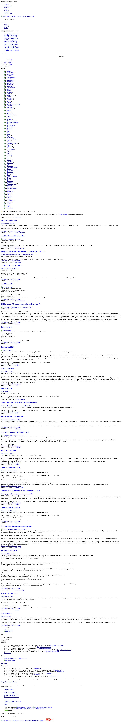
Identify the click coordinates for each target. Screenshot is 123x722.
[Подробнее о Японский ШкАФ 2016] (8, 554)
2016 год (6, 26)
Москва (9, 116)
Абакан (9, 71)
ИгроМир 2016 (6, 613)
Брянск (9, 78)
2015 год (6, 25)
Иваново (9, 89)
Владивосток (10, 80)
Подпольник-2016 (7, 347)
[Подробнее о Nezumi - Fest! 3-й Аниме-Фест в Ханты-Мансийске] (16, 406)
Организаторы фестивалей (11, 697)
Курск (8, 111)
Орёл (8, 132)
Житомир (9, 185)
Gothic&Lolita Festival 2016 (10, 467)
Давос (8, 205)
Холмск (9, 169)
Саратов (9, 145)
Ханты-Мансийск (12, 167)
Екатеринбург (11, 87)
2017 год (6, 28)
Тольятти (9, 155)
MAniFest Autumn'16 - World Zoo (13, 236)
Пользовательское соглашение (12, 701)
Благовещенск (11, 77)
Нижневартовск (11, 120)
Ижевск (9, 90)
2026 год (6, 10)
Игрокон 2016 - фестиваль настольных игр (16, 526)
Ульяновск (10, 163)
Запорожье (10, 187)
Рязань (8, 140)
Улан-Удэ (9, 161)
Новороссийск (11, 125)
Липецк (9, 113)
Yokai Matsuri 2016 (7, 284)
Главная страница (9, 689)
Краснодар (10, 107)
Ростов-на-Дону (11, 139)
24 (10, 64)
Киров (8, 101)
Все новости (7, 653)
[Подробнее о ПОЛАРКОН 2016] (7, 371)
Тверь (8, 152)
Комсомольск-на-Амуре (13, 104)
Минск (9, 199)
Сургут (9, 151)
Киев (8, 190)
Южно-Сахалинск (12, 176)
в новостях (6, 639)
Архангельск (10, 72)
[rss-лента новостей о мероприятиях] (21, 708)
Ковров (9, 102)
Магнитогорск (11, 114)
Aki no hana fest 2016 (8, 450)
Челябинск (10, 172)
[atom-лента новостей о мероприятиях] (36, 708)
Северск (9, 146)
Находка (9, 119)
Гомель (9, 197)
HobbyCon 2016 (6, 327)
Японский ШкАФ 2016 (9, 551)
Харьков (9, 196)
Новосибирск (10, 126)
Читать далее (4, 231)
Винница (9, 182)
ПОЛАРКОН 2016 (7, 368)
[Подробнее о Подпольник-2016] (6, 350)
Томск (8, 157)
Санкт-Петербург (12, 143)
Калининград (10, 95)
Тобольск (9, 154)
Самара (9, 142)
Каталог (6, 12)
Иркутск (9, 92)
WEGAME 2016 (6, 388)
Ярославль (10, 181)
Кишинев (10, 208)
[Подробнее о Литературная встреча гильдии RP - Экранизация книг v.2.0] (18, 254)
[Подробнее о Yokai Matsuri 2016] (6, 287)
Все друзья (4, 663)
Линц (8, 206)
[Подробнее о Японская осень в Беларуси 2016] (11, 419)
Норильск (9, 128)
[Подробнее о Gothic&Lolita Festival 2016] (9, 471)
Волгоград (10, 83)
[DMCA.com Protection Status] (8, 710)
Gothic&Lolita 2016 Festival (10, 508)
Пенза (8, 134)
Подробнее (37, 668)
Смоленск (9, 148)
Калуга (9, 96)
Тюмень (9, 160)
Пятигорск (10, 137)
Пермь (8, 136)
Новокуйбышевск (12, 123)
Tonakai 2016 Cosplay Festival (11, 265)
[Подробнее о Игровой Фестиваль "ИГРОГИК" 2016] (12, 435)
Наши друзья (7, 699)
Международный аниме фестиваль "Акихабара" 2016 (20, 490)
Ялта (8, 179)
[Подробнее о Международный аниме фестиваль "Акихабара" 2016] (17, 494)
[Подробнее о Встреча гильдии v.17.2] (8, 596)
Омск (8, 131)
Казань (9, 93)
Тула (8, 158)
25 (11, 64)
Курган (9, 110)
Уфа (8, 164)
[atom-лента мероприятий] (42, 707)
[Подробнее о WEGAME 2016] (6, 391)
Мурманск (10, 117)
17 (10, 63)
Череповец (10, 173)
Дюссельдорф (11, 200)
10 (10, 61)
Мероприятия (8, 6)
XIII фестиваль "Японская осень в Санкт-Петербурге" (20, 304)
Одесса (9, 194)
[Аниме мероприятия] (9, 682)
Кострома (9, 105)
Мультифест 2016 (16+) (9, 220)
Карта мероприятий (9, 692)
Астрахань (10, 74)
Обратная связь (8, 13)
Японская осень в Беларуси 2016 (12, 416)
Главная (6, 4)
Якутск (9, 178)
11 (11, 61)
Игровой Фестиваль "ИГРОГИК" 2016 (15, 432)
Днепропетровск (11, 184)
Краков (9, 203)
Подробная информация (57, 645)
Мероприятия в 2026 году (11, 694)
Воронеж (9, 86)
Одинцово (10, 129)
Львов (8, 193)
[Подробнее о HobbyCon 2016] (6, 330)
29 (6, 66)
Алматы (9, 202)
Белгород (9, 75)
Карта (5, 9)
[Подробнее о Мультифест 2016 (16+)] (8, 223)
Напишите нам (63, 214)
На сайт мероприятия (15, 231)
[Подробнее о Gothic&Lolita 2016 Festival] (9, 511)
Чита (8, 175)
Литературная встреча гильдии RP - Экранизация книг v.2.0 (23, 251)
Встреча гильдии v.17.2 (9, 593)
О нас (5, 704)
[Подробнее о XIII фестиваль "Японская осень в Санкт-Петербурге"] (17, 307)
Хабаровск (10, 166)
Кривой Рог (10, 191)
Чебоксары (10, 170)
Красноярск (10, 108)
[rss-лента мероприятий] (24, 707)
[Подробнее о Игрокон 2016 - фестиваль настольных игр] (13, 529)
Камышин (10, 98)
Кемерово (9, 99)
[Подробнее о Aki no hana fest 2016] (7, 453)
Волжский (10, 84)
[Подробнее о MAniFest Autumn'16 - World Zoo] (10, 239)
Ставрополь (10, 149)
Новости (6, 7)
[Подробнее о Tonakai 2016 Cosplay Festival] (9, 268)
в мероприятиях (7, 637)
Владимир (10, 81)
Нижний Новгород (12, 122)
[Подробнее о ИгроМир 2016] (6, 616)
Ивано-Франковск (12, 188)
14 (5, 63)
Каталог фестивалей (10, 695)
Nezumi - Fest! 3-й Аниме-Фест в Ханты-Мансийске (19, 402)
